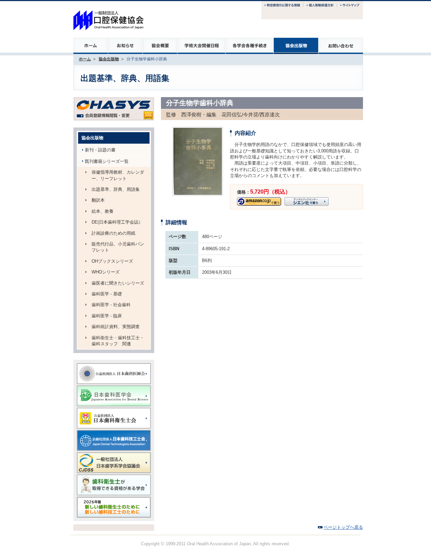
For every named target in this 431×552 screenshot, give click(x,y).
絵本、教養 (102, 211)
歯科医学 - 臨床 (107, 315)
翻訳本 (98, 200)
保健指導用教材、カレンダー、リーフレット (118, 175)
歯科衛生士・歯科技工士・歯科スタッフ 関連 (118, 340)
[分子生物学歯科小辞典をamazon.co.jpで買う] (259, 200)
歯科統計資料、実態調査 (116, 326)
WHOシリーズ (106, 271)
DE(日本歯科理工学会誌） (117, 222)
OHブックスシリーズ (112, 261)
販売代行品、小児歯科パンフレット (118, 247)
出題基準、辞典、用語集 (116, 189)
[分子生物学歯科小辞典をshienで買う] (307, 200)
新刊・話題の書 (100, 149)
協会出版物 (109, 59)
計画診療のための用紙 (113, 233)
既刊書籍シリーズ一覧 (107, 161)
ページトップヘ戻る (343, 527)
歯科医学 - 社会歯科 (111, 304)
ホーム (85, 59)
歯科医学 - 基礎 (107, 293)
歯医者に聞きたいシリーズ (118, 283)
